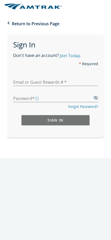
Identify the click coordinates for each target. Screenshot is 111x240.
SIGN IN (55, 120)
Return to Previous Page (35, 24)
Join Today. (70, 56)
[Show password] (95, 98)
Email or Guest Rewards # (38, 82)
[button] (37, 98)
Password (22, 98)
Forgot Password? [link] (83, 106)
